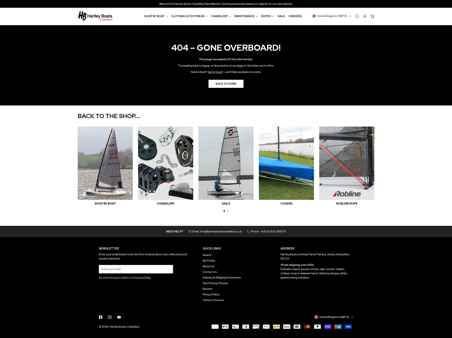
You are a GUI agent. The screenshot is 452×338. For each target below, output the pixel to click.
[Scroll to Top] (445, 319)
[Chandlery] (165, 163)
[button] (155, 16)
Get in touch (215, 72)
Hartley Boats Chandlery (124, 326)
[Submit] (168, 269)
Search (207, 255)
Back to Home (226, 84)
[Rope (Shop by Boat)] (346, 163)
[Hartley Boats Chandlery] (95, 16)
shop (240, 65)
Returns (207, 289)
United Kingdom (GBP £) (332, 16)
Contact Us (210, 272)
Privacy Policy (211, 294)
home (206, 65)
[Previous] (67, 166)
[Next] (385, 166)
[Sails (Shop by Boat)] (226, 163)
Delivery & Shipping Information (222, 277)
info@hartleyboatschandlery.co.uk (221, 231)
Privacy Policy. (142, 277)
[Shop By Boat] (105, 163)
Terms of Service (213, 300)
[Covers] (286, 163)
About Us (208, 266)
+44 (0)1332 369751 (273, 231)
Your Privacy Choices (215, 283)
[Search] (357, 16)
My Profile (209, 260)
